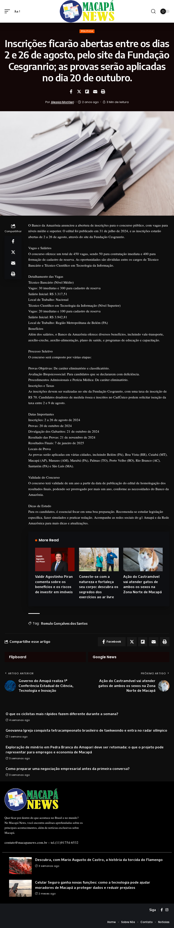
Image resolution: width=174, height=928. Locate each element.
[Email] (95, 91)
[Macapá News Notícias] (87, 11)
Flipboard (17, 657)
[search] (153, 11)
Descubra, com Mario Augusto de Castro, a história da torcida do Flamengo (99, 860)
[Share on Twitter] (79, 91)
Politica (87, 31)
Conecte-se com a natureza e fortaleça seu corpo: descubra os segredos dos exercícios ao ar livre (98, 586)
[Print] (103, 91)
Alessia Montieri (62, 102)
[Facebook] (162, 910)
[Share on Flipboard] (87, 91)
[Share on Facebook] (71, 91)
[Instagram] (166, 910)
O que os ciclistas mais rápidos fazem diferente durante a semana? (62, 714)
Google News (104, 657)
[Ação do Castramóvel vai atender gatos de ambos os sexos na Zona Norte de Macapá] (143, 559)
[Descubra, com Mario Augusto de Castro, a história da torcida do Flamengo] (20, 865)
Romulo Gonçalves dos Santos (64, 623)
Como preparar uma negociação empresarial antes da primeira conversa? (67, 769)
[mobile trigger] (8, 11)
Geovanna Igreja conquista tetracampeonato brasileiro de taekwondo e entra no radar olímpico (86, 730)
